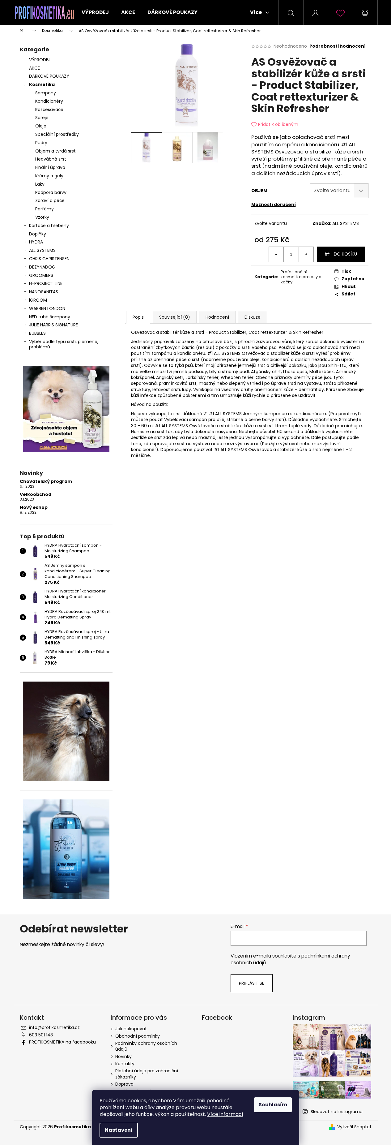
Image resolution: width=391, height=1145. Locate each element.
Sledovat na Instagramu (337, 1111)
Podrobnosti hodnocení (337, 46)
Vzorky (42, 217)
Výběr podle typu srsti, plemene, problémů (63, 344)
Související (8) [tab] (174, 317)
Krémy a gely (49, 176)
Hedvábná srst (50, 159)
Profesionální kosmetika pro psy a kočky (301, 277)
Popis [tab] (138, 317)
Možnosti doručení (273, 204)
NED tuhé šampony (49, 317)
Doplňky (37, 234)
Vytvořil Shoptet (354, 1127)
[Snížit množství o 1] (276, 254)
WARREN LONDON (47, 308)
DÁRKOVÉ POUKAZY (49, 76)
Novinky (123, 1056)
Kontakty (124, 1064)
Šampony (45, 93)
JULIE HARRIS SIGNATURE (53, 325)
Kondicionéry (49, 101)
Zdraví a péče (50, 200)
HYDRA (36, 242)
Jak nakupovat (131, 1029)
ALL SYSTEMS (42, 250)
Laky (40, 184)
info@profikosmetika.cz (54, 1027)
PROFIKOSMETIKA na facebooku (62, 1042)
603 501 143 (41, 1035)
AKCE (34, 68)
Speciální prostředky (57, 134)
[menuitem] (95, 12)
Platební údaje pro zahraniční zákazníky (146, 1074)
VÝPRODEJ (39, 60)
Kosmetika (42, 84)
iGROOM (38, 300)
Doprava (124, 1084)
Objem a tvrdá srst (55, 151)
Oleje (40, 126)
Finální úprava (50, 167)
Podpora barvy (50, 192)
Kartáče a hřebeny (49, 225)
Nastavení (119, 1130)
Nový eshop (34, 507)
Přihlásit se (251, 983)
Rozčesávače (49, 109)
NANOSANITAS (43, 292)
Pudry (41, 143)
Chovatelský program (46, 481)
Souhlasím (273, 1104)
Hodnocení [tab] (217, 317)
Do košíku (345, 254)
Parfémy (44, 209)
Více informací (225, 1114)
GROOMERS (41, 275)
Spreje (42, 117)
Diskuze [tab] (252, 317)
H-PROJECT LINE (45, 283)
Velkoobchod (35, 494)
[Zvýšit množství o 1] (306, 254)
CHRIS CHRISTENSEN (49, 259)
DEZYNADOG (42, 267)
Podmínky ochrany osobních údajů (146, 1046)
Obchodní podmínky (137, 1036)
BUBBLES (37, 333)
